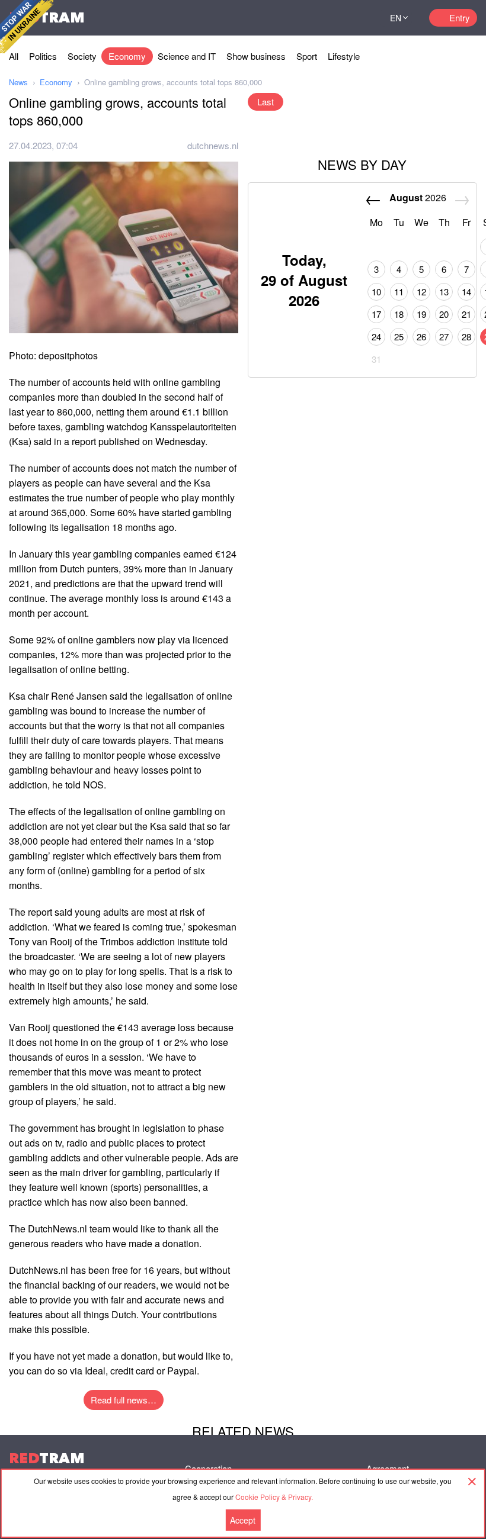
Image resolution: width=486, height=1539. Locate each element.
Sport (306, 56)
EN (395, 18)
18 (399, 314)
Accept (242, 1520)
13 (444, 291)
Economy (127, 56)
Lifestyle (344, 56)
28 (466, 336)
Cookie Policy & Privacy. (274, 1497)
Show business (256, 56)
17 (376, 314)
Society (82, 56)
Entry (459, 17)
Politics (43, 56)
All (13, 56)
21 (466, 314)
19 (421, 314)
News (18, 82)
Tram (47, 1458)
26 (421, 336)
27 (444, 336)
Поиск (355, 18)
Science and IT (187, 56)
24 (376, 336)
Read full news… (123, 1399)
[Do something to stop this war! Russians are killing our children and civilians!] (26, 26)
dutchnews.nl (212, 145)
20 (444, 314)
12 (421, 291)
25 (399, 336)
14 (466, 291)
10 (376, 291)
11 (399, 291)
